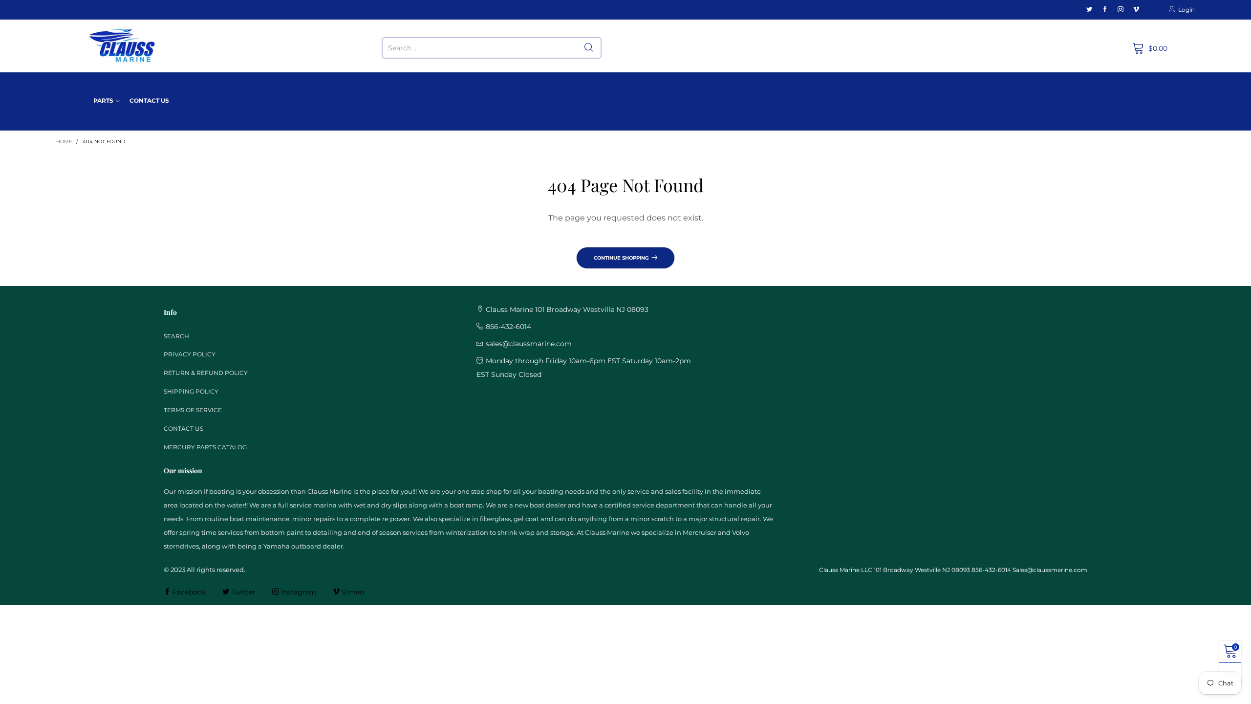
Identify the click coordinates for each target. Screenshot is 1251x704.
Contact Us (149, 100)
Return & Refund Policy (206, 372)
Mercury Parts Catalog (205, 447)
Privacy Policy (190, 354)
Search (176, 336)
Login (1186, 9)
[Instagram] (1120, 9)
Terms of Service (193, 410)
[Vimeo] (1136, 9)
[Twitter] (1089, 9)
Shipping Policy (191, 391)
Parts (103, 100)
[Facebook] (1105, 9)
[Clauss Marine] (122, 46)
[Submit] (589, 48)
